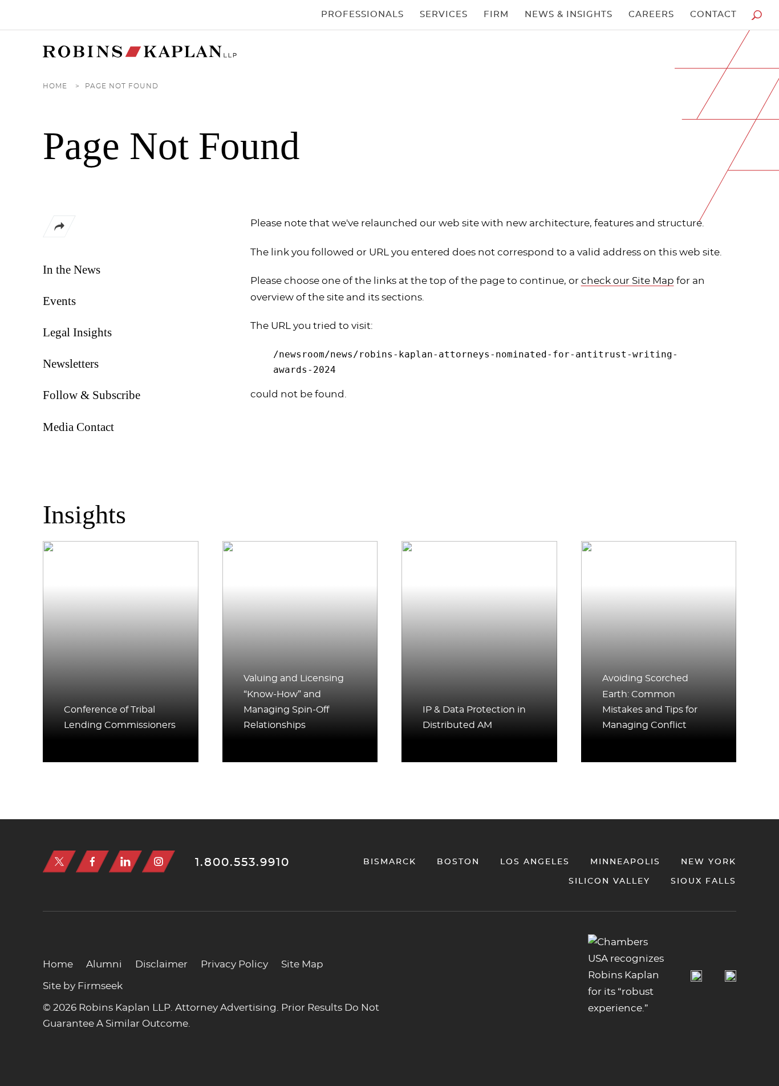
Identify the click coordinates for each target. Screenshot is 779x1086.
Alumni (104, 964)
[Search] (756, 15)
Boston (458, 861)
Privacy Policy (234, 964)
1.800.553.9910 (242, 862)
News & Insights (568, 14)
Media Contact (78, 427)
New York (708, 861)
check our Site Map (627, 281)
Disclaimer (161, 964)
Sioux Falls (703, 881)
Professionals (362, 14)
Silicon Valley (609, 881)
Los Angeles (535, 861)
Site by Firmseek (83, 986)
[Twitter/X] (59, 862)
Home (55, 86)
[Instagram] (158, 862)
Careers (651, 14)
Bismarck (389, 861)
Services (444, 14)
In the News (71, 269)
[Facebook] (92, 862)
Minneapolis (625, 861)
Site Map (302, 964)
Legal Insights (77, 332)
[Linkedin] (125, 862)
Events (59, 301)
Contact (713, 14)
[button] (59, 234)
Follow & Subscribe (91, 395)
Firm (496, 14)
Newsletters (71, 364)
